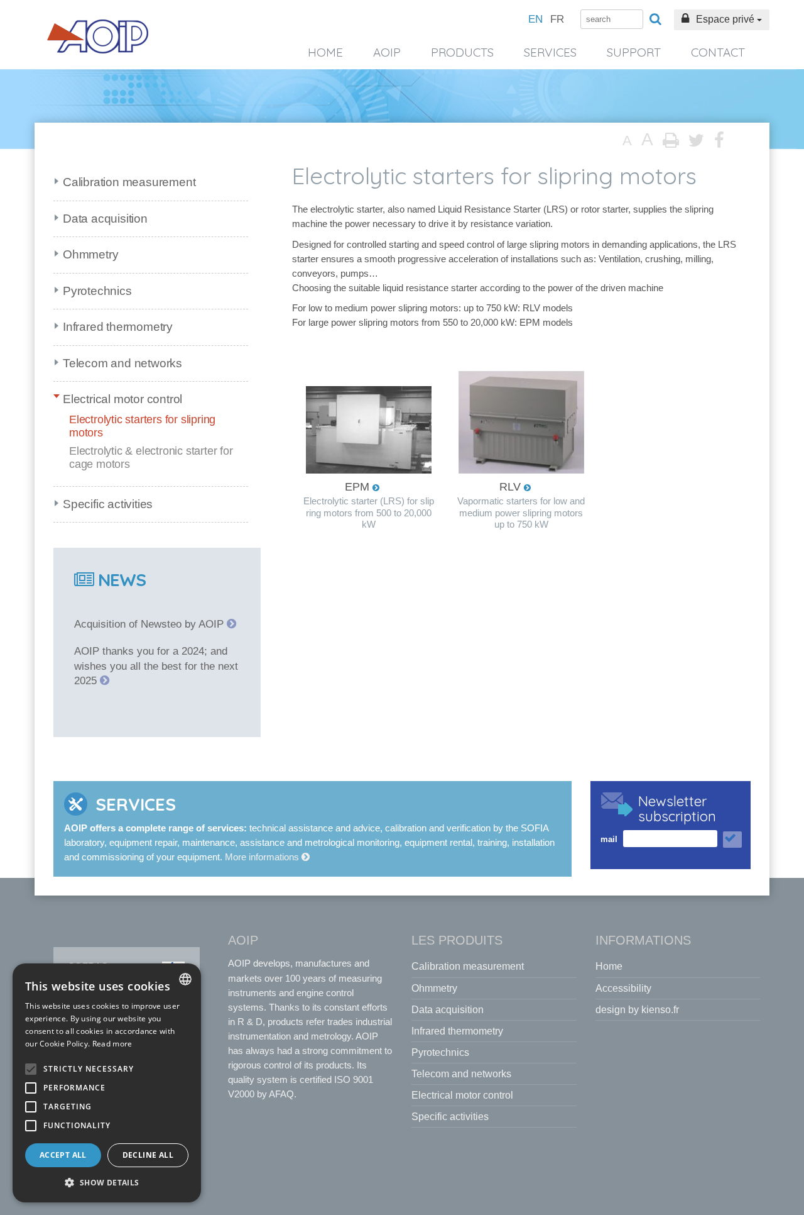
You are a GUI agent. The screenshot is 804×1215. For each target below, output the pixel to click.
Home (325, 52)
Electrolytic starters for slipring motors (142, 426)
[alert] (107, 1082)
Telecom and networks (122, 363)
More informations (263, 857)
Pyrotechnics (97, 290)
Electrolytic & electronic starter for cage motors (151, 457)
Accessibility (623, 988)
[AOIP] (98, 36)
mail (608, 839)
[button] (106, 1182)
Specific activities (108, 504)
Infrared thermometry (118, 326)
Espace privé (725, 19)
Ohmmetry (90, 254)
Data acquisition (105, 218)
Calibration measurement (129, 182)
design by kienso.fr (637, 1009)
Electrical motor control (122, 399)
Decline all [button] (147, 1155)
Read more (112, 1043)
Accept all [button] (63, 1155)
